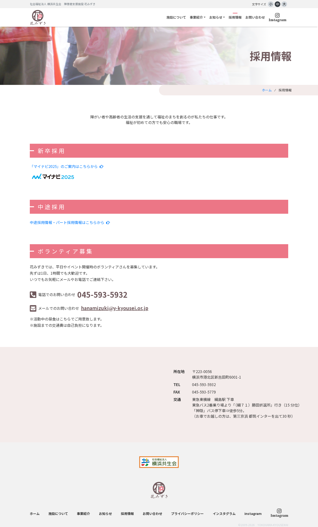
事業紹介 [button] (196, 17)
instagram (253, 513)
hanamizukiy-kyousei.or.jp (114, 308)
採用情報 (235, 17)
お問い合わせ (255, 17)
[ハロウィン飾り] (279, 512)
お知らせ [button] (215, 17)
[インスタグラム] (277, 17)
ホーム (267, 90)
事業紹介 (83, 513)
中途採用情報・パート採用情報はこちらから (67, 222)
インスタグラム (224, 513)
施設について (176, 17)
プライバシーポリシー (187, 513)
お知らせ (105, 513)
